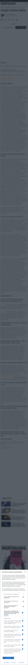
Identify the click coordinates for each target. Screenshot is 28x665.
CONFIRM (8, 657)
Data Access (14, 662)
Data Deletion (6, 662)
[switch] (23, 597)
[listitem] (14, 594)
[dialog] (14, 617)
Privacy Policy (21, 662)
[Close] (25, 572)
